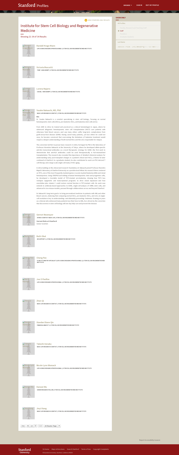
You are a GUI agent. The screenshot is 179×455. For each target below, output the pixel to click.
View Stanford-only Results (99, 20)
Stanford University (28, 451)
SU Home (46, 449)
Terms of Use (86, 449)
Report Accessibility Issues (149, 440)
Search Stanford (73, 449)
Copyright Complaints (101, 449)
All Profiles (121, 23)
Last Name (121, 42)
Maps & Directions (58, 449)
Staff (121, 31)
